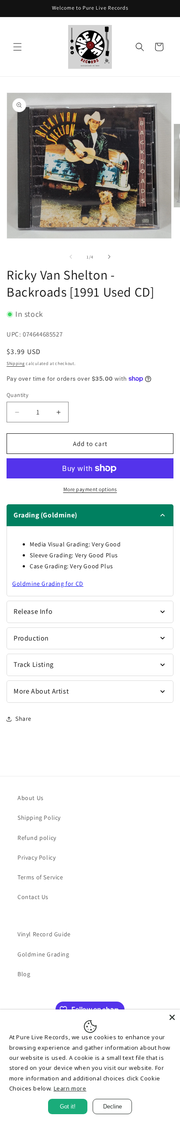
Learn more (70, 1088)
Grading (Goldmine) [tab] (45, 515)
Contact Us (32, 897)
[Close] (172, 1017)
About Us (30, 798)
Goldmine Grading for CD (47, 584)
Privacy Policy (36, 857)
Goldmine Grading (43, 954)
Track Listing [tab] (34, 664)
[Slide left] (70, 256)
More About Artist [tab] (41, 691)
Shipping (16, 363)
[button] (17, 47)
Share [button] (23, 718)
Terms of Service (40, 877)
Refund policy (36, 838)
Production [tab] (31, 638)
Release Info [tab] (33, 611)
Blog (23, 974)
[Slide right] (109, 256)
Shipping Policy (39, 817)
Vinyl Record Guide (44, 934)
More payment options (90, 489)
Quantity (17, 395)
